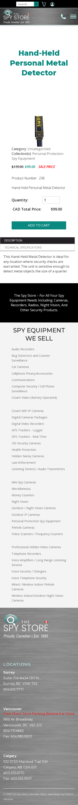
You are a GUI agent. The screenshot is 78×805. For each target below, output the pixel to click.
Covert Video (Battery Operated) (34, 397)
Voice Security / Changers (29, 571)
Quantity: (20, 199)
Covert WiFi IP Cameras (28, 411)
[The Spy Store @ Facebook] (5, 653)
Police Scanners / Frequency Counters (37, 534)
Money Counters (23, 495)
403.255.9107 (21, 778)
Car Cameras (20, 367)
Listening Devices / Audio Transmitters (38, 469)
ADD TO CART (39, 225)
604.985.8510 (21, 736)
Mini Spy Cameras (24, 482)
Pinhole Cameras (23, 527)
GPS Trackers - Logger (27, 430)
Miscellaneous (21, 489)
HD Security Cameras (26, 443)
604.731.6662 (13, 731)
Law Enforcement (24, 462)
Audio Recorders (23, 349)
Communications (23, 380)
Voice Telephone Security (29, 578)
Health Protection (24, 450)
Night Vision (20, 502)
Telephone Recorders (26, 554)
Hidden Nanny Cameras (28, 456)
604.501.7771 (13, 689)
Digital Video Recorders (28, 424)
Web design (54, 794)
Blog (43, 794)
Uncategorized (38, 149)
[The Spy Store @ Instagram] (11, 653)
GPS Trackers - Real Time (29, 437)
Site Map (34, 794)
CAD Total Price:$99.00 (37, 209)
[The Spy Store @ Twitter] (8, 653)
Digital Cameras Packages (29, 417)
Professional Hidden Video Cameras (36, 547)
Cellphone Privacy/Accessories (32, 373)
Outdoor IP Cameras (26, 515)
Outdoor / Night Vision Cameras (34, 508)
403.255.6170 (13, 773)
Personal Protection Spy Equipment (36, 521)
